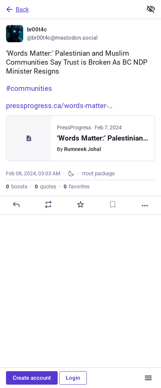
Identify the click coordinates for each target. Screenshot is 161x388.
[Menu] (148, 378)
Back (22, 9)
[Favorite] (80, 204)
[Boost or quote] (48, 204)
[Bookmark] (112, 204)
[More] (144, 205)
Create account (32, 378)
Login (73, 378)
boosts (16, 187)
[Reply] (16, 204)
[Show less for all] (151, 9)
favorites (76, 187)
